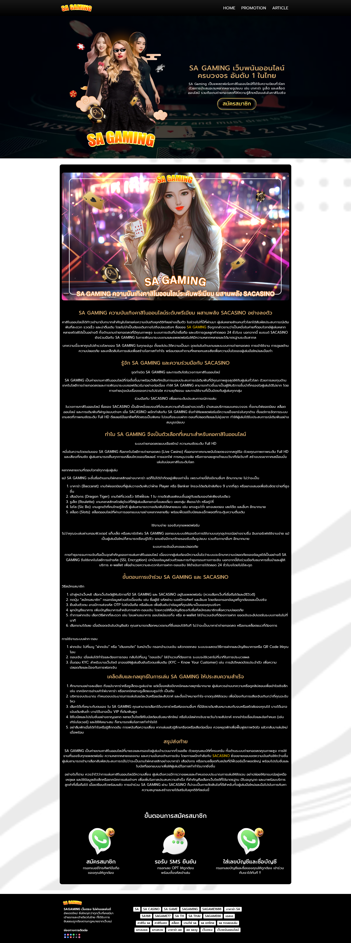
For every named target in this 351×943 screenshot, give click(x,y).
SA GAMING (196, 327)
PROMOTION (253, 8)
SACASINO (221, 755)
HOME (229, 8)
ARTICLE (280, 8)
